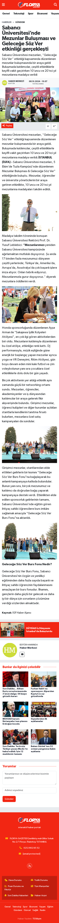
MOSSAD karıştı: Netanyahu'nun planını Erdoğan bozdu (15, 721)
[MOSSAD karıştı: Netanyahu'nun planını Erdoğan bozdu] (15, 709)
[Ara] (55, 5)
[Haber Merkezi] (10, 650)
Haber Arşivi (41, 895)
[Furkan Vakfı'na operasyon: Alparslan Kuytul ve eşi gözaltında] (44, 679)
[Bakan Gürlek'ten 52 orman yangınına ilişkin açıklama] (44, 736)
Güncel (27, 910)
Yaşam (55, 13)
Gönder (9, 799)
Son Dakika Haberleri (18, 895)
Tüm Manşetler (41, 886)
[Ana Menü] (3, 5)
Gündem (20, 22)
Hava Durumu (15, 880)
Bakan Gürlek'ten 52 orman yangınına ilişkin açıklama (43, 749)
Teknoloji (18, 13)
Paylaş (9, 125)
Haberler (6, 22)
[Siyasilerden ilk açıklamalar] (44, 709)
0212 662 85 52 (31, 848)
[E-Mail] (22, 654)
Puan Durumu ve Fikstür (14, 888)
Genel (6, 13)
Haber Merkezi (28, 648)
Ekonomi (42, 13)
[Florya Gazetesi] (29, 5)
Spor (31, 13)
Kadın (42, 910)
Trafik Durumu (41, 880)
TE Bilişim (37, 919)
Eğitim (50, 907)
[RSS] (29, 865)
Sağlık (35, 910)
